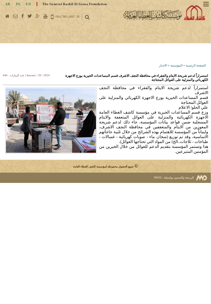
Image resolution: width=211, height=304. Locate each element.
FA (18, 4)
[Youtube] (45, 16)
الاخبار (163, 65)
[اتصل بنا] (15, 16)
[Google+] (38, 16)
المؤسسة (176, 65)
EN (28, 4)
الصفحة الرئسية (196, 65)
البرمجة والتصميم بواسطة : (174, 177)
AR (7, 4)
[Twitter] (29, 16)
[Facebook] (22, 16)
